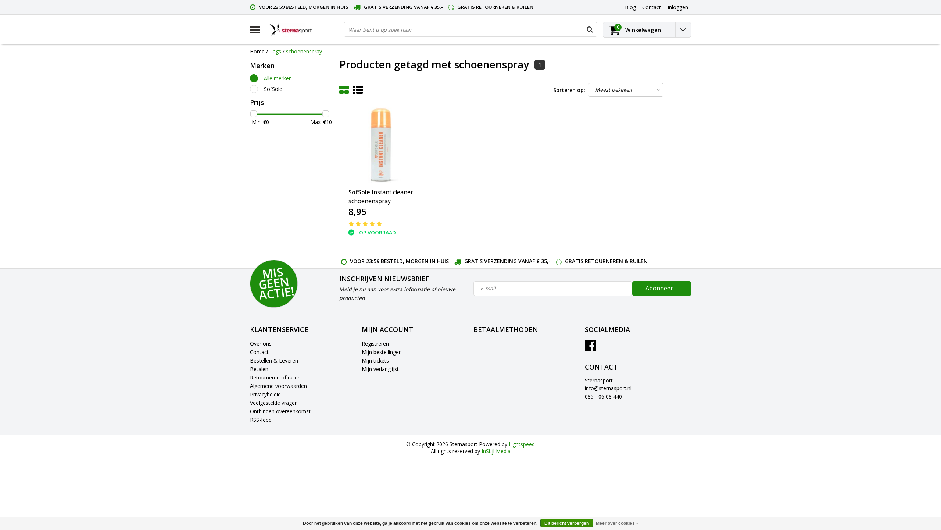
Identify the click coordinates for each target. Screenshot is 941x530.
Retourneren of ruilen (275, 377)
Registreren (375, 343)
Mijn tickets (375, 360)
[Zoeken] (589, 29)
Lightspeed (522, 444)
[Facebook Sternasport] (590, 347)
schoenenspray (304, 51)
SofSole (273, 88)
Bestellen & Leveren (274, 360)
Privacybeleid (265, 394)
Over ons (261, 343)
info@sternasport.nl (608, 388)
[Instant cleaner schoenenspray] (383, 145)
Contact (259, 352)
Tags (275, 51)
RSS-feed (261, 419)
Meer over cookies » (617, 523)
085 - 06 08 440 (603, 396)
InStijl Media (496, 451)
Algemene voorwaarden (278, 385)
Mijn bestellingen (382, 352)
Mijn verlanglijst (380, 368)
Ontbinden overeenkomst (280, 411)
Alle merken (278, 78)
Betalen (259, 368)
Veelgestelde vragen (274, 402)
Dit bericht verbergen (566, 523)
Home (257, 51)
